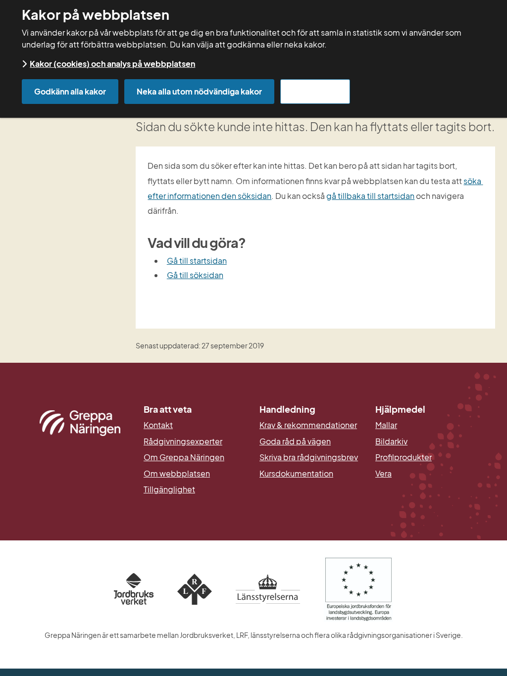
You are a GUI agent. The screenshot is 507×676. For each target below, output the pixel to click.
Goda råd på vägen (295, 441)
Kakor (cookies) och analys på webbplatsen (112, 63)
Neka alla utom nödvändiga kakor (199, 91)
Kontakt (158, 425)
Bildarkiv (427, 441)
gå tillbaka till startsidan (370, 196)
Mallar (386, 425)
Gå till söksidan (195, 275)
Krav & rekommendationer (308, 425)
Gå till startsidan (197, 260)
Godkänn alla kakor (70, 91)
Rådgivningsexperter (183, 441)
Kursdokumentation (296, 474)
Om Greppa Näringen (184, 457)
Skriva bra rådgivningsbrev (308, 457)
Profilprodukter (403, 457)
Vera (383, 474)
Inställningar (315, 91)
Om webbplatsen (177, 474)
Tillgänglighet (169, 489)
